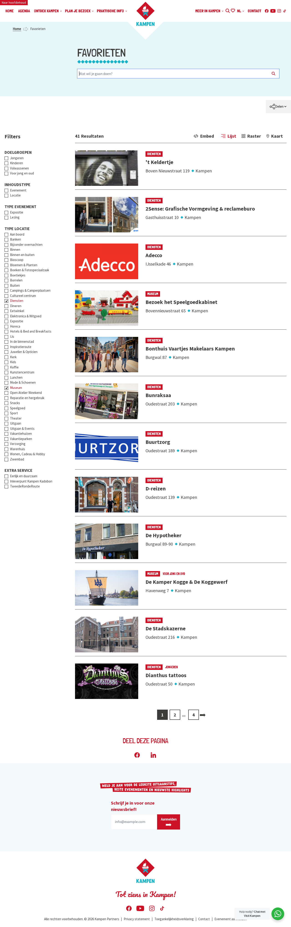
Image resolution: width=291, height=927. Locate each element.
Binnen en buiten (22, 255)
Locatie (15, 195)
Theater (16, 418)
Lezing (15, 217)
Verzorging (17, 444)
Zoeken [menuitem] (227, 10)
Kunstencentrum (22, 372)
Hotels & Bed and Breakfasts (30, 331)
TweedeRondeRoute (25, 486)
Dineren (15, 306)
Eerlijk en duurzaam (23, 476)
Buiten (15, 285)
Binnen (15, 249)
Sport (14, 413)
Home (17, 29)
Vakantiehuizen (21, 433)
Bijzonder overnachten (26, 244)
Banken (15, 239)
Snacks (15, 403)
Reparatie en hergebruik (27, 398)
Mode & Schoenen (23, 382)
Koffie (14, 367)
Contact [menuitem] (254, 10)
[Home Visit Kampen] (145, 14)
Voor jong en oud (22, 173)
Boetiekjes (17, 275)
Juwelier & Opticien (24, 352)
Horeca (15, 326)
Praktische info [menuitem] (111, 10)
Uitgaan (15, 423)
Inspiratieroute (20, 347)
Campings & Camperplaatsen (30, 290)
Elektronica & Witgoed (25, 316)
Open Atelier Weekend (26, 392)
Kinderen (16, 163)
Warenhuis (17, 449)
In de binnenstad (22, 341)
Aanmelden (169, 819)
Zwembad (17, 459)
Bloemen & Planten (23, 265)
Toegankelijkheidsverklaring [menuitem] (174, 919)
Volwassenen (19, 168)
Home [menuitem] (9, 10)
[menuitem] (278, 106)
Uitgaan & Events (22, 428)
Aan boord (17, 234)
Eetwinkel (17, 311)
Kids (13, 362)
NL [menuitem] (239, 10)
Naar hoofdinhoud (14, 2)
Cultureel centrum (23, 295)
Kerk (13, 357)
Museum (16, 387)
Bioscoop (16, 260)
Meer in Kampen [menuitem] (208, 10)
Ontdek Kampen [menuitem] (47, 10)
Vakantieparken (21, 439)
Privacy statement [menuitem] (137, 919)
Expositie (16, 212)
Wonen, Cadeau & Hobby (27, 454)
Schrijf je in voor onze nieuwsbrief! (133, 806)
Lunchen (16, 377)
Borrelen (16, 280)
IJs (12, 336)
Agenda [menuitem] (24, 10)
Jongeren (17, 158)
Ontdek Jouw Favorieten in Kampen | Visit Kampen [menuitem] (233, 10)
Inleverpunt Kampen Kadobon (31, 481)
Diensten (16, 300)
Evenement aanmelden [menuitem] (230, 919)
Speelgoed (17, 408)
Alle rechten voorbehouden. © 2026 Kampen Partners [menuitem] (81, 919)
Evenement (18, 190)
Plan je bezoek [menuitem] (78, 10)
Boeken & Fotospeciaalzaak (29, 270)
